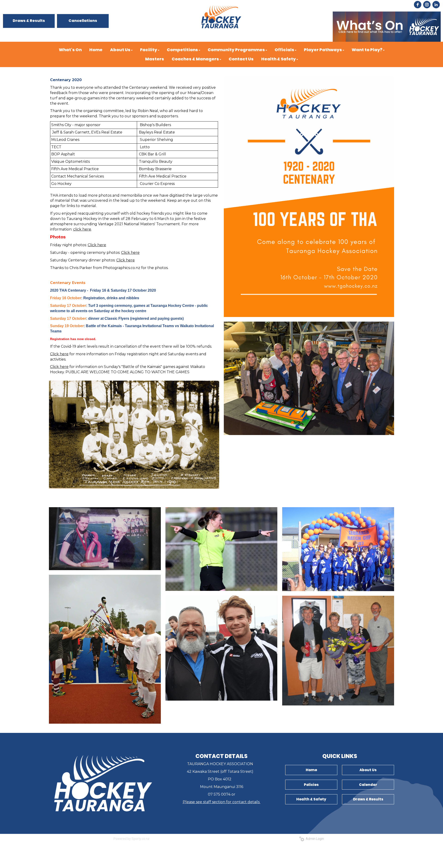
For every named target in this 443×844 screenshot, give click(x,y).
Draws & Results (29, 20)
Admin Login (314, 839)
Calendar (368, 784)
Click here (97, 245)
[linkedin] (436, 4)
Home (311, 769)
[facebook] (417, 4)
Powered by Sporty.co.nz (132, 839)
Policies (311, 784)
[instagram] (427, 4)
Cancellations (83, 20)
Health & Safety (311, 799)
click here (82, 229)
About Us (368, 769)
